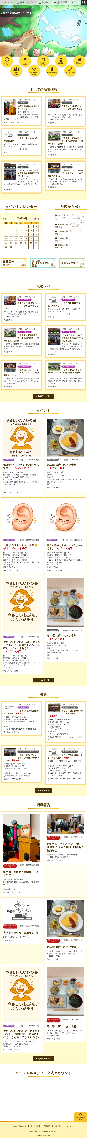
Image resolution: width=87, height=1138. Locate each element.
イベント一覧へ (44, 680)
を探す (25, 64)
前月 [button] (7, 219)
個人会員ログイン (46, 2)
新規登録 (22, 2)
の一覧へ (7, 64)
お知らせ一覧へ (44, 396)
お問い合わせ (32, 2)
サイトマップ (69, 1126)
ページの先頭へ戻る (80, 1118)
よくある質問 (35, 1126)
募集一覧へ (44, 790)
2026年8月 (21, 218)
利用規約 (47, 1126)
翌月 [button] (36, 219)
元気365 (48, 1135)
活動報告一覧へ (44, 1059)
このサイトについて (9, 2)
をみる (43, 64)
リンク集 (58, 1126)
